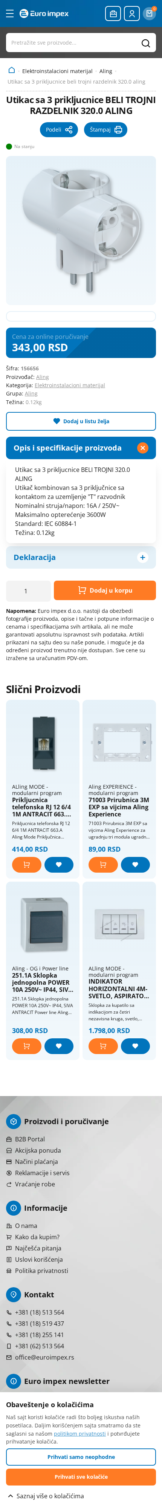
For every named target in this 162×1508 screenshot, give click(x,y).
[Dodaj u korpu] (26, 865)
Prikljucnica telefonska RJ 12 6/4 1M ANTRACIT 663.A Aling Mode (41, 807)
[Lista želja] (59, 865)
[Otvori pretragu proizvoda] (81, 42)
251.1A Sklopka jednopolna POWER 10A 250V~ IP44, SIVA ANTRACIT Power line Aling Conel (42, 983)
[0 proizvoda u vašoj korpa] (149, 13)
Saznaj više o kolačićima (50, 1496)
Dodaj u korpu (111, 590)
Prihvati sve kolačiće (81, 1476)
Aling (105, 71)
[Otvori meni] (10, 13)
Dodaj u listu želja (86, 421)
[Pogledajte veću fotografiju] (81, 230)
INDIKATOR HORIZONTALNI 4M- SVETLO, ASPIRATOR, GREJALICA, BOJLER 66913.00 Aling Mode (119, 989)
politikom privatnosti (80, 1433)
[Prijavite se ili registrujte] (132, 13)
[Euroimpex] (44, 13)
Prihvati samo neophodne (81, 1456)
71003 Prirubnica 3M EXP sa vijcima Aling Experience (119, 807)
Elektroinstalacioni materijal (57, 71)
